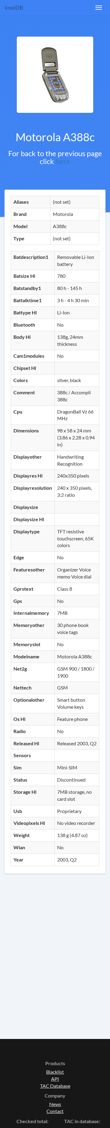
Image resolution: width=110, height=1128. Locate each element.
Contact (55, 1111)
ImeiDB (14, 7)
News (55, 1104)
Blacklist (55, 1072)
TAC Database (55, 1086)
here (63, 161)
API (55, 1079)
